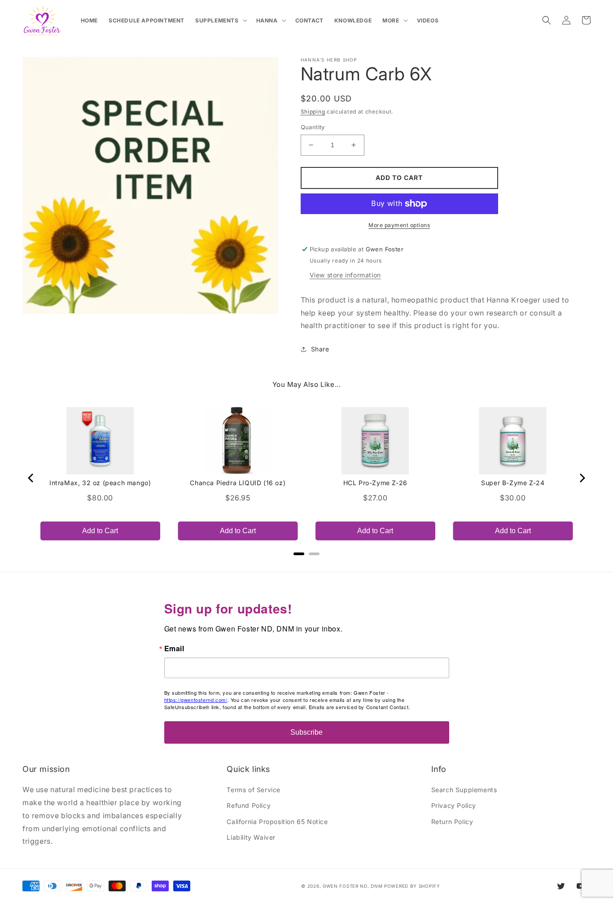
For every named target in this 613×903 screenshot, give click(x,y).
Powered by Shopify (412, 886)
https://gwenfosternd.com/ (196, 699)
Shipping (313, 111)
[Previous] (31, 478)
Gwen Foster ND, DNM (352, 886)
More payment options (399, 225)
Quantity (313, 127)
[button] (220, 21)
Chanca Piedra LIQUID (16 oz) (237, 483)
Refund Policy (249, 805)
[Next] (582, 478)
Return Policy (452, 821)
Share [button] (320, 349)
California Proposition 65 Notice (277, 821)
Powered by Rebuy (306, 566)
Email (174, 648)
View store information (345, 275)
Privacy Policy (453, 805)
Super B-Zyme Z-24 (512, 483)
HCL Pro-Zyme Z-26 (375, 483)
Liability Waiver (251, 837)
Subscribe (306, 732)
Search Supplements (464, 789)
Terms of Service (253, 789)
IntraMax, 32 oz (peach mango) (100, 483)
